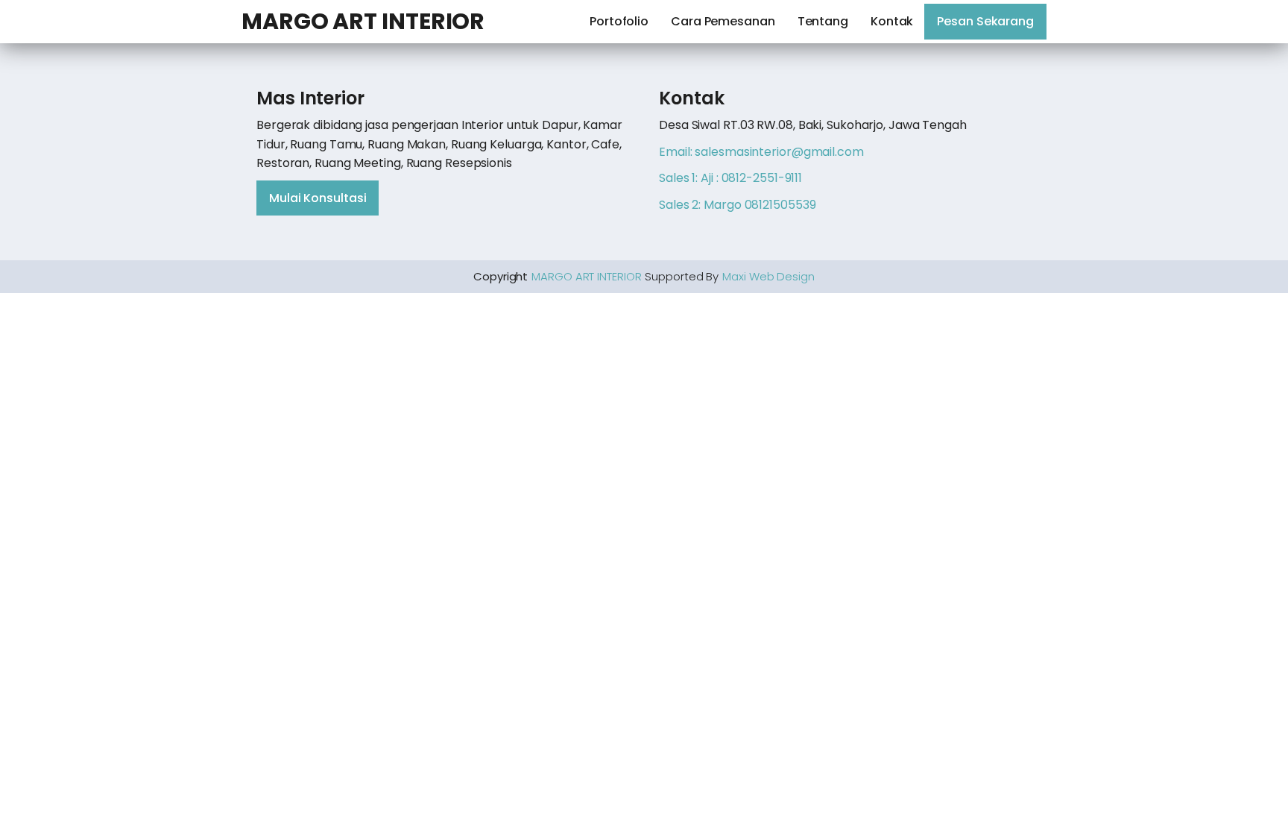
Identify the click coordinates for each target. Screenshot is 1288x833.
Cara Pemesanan (723, 21)
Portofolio (619, 21)
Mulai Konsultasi (317, 198)
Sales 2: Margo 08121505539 (737, 204)
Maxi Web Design (768, 276)
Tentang (823, 21)
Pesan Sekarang (985, 21)
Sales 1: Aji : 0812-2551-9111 (730, 177)
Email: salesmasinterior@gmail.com (761, 151)
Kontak (892, 21)
